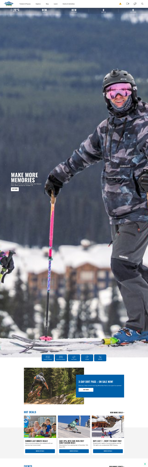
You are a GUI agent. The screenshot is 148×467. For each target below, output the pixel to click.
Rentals (100, 359)
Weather (135, 4)
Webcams (128, 4)
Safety (120, 4)
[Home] (9, 4)
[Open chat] (143, 462)
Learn (56, 4)
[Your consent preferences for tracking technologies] (145, 464)
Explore (38, 4)
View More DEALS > (117, 412)
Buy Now (14, 189)
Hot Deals (74, 359)
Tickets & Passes (25, 4)
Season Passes (48, 359)
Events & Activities (69, 4)
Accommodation (60, 359)
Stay (47, 4)
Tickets (87, 359)
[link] (74, 386)
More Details (40, 451)
